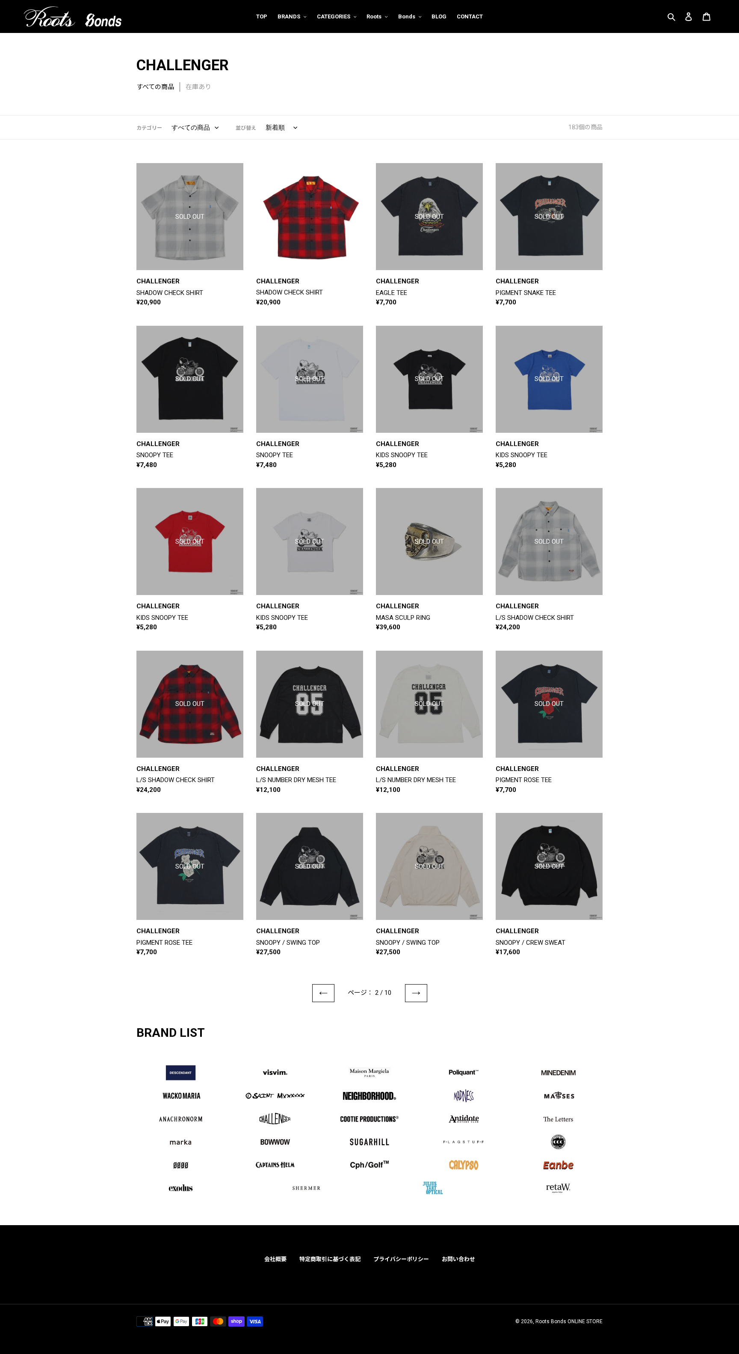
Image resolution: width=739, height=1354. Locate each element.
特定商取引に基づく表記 (330, 1259)
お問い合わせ (458, 1259)
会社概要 (275, 1259)
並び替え (246, 128)
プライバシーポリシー (401, 1259)
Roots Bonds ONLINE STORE (569, 1321)
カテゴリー (149, 128)
